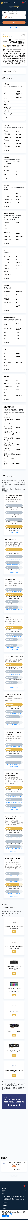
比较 (14, 22)
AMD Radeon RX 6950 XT (14, 647)
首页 (11, 28)
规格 (5, 71)
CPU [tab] (11, 8)
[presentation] (12, 1174)
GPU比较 (15, 28)
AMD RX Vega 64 (14, 876)
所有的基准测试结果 (14, 532)
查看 (14, 931)
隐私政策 (5, 1206)
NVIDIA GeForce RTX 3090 (14, 724)
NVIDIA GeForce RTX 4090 (14, 559)
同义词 (14, 71)
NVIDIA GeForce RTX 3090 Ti (14, 609)
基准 (9, 71)
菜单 (14, 2)
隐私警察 (9, 1214)
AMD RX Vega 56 (14, 881)
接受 (6, 1216)
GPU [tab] (17, 8)
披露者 (4, 1208)
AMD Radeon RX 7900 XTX (14, 564)
